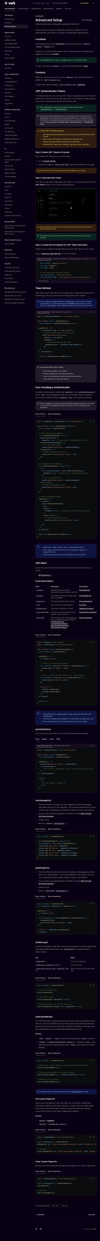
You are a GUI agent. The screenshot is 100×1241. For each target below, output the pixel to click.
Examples (59, 8)
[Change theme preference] (93, 3)
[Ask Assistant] (94, 259)
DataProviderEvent (85, 618)
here (86, 66)
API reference (76, 1091)
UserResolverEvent (57, 622)
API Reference (36, 8)
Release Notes (48, 8)
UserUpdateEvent (85, 596)
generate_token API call (51, 254)
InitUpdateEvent (84, 590)
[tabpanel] (66, 272)
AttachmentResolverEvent (60, 625)
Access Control (52, 122)
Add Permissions (75, 122)
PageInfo (50, 1121)
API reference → (45, 575)
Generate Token (63, 122)
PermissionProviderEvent (87, 612)
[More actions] (94, 20)
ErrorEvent (82, 605)
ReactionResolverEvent (59, 627)
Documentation (10, 8)
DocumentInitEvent (85, 601)
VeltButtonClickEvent (86, 608)
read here (81, 85)
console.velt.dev (49, 161)
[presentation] (62, 259)
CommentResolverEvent (59, 623)
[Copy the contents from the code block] (91, 259)
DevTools (68, 8)
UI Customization (23, 8)
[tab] (44, 259)
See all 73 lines (43, 281)
